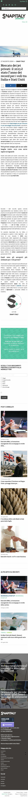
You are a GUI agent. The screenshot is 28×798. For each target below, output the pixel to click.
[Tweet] (21, 85)
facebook (3, 777)
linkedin (3, 783)
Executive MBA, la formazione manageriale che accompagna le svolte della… (13, 444)
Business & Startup (8, 596)
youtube (3, 779)
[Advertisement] (14, 34)
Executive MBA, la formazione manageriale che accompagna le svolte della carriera (13, 603)
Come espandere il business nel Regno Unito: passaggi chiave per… (13, 482)
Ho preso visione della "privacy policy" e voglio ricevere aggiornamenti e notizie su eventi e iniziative (13, 393)
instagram (3, 785)
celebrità (18, 285)
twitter (2, 781)
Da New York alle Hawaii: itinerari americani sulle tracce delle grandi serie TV (13, 637)
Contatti (3, 754)
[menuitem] (14, 751)
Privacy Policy (19, 792)
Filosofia (3, 751)
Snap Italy (14, 314)
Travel (3, 632)
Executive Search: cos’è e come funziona (13, 557)
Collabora (3, 756)
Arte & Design (4, 768)
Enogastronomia (5, 761)
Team (2, 752)
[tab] (14, 752)
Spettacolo (4, 764)
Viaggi (9, 632)
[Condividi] (10, 85)
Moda (2, 763)
